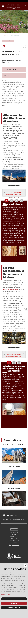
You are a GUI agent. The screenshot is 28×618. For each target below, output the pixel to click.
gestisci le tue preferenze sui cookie (13, 194)
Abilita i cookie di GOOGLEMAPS (14, 192)
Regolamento (14, 545)
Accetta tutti (14, 603)
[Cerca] (26, 6)
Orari (14, 534)
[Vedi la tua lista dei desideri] (23, 6)
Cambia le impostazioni (14, 607)
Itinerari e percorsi (8, 35)
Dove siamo (14, 530)
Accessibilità (14, 536)
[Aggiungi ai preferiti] (24, 46)
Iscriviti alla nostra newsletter (13, 519)
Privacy (14, 543)
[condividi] (3, 46)
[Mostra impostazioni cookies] (26, 309)
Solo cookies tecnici (14, 598)
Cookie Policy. (5, 594)
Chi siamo (14, 528)
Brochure (14, 538)
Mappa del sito (14, 541)
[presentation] (14, 455)
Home (4, 35)
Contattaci (14, 532)
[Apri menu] (3, 6)
